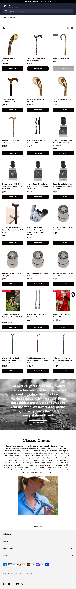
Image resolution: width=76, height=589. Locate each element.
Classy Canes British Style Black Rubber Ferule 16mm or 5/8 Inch (12, 186)
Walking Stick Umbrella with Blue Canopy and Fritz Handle (63, 360)
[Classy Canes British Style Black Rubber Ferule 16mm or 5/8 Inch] (12, 170)
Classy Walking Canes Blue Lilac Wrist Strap (37, 315)
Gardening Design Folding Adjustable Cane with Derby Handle (12, 316)
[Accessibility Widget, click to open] (73, 294)
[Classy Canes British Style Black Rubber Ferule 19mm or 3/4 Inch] (38, 170)
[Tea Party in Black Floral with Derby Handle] (38, 44)
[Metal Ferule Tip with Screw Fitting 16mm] (63, 213)
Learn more (47, 1)
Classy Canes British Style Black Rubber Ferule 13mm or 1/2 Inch (63, 142)
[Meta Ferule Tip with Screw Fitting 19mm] (12, 259)
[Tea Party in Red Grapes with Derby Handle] (12, 126)
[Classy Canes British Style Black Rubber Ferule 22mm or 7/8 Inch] (63, 170)
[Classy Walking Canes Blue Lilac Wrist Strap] (38, 300)
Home (5, 17)
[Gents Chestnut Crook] (63, 44)
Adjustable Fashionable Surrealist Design (61, 315)
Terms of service (14, 577)
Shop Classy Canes (38, 422)
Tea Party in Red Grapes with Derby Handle (11, 141)
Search (5, 577)
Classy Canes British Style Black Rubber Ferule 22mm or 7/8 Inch (63, 186)
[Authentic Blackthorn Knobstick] (12, 44)
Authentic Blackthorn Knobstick (10, 59)
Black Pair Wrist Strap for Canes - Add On (36, 141)
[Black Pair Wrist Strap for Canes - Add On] (38, 126)
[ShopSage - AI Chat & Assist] (72, 579)
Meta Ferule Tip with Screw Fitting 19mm (12, 274)
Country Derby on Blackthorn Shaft (8, 100)
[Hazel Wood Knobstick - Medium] (38, 85)
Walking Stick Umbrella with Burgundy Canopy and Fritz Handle (37, 360)
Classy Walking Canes (14, 574)
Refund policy (26, 577)
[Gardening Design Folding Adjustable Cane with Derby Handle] (12, 300)
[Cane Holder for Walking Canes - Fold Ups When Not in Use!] (12, 213)
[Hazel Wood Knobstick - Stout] (63, 85)
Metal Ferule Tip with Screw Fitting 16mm (63, 228)
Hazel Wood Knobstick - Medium (36, 100)
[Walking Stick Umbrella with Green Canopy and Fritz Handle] (12, 344)
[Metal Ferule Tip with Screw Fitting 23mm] (63, 259)
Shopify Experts (31, 574)
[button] (67, 6)
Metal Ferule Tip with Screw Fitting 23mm (63, 274)
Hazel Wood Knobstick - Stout (62, 100)
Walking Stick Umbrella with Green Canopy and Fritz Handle (11, 360)
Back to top (38, 526)
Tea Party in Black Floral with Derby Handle (36, 59)
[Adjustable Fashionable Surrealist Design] (63, 300)
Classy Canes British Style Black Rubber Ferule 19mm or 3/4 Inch (37, 186)
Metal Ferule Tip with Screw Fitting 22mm (37, 274)
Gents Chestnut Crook (61, 58)
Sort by (6, 28)
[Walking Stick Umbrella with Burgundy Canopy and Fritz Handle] (38, 344)
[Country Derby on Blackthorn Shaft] (12, 85)
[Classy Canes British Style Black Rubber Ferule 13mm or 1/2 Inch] (63, 126)
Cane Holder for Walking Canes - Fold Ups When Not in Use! (12, 229)
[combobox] (38, 11)
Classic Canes (12, 17)
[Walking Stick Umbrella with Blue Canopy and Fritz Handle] (63, 344)
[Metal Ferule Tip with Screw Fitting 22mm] (38, 259)
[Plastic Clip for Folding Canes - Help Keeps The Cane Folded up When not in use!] (38, 213)
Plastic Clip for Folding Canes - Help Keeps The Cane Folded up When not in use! (37, 231)
